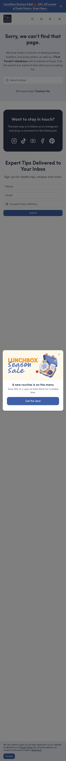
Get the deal (33, 401)
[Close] (59, 354)
